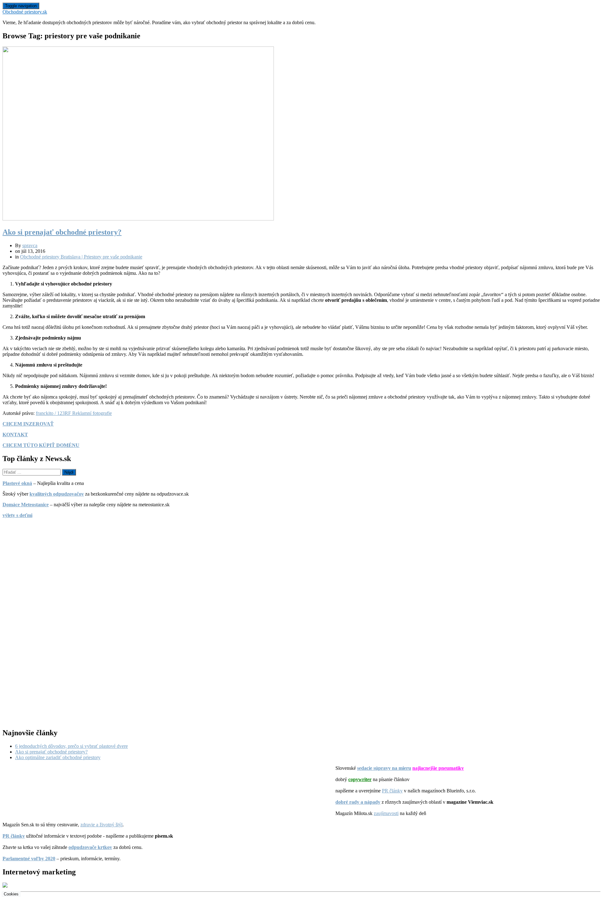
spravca (29, 245)
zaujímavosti (386, 813)
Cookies (11, 894)
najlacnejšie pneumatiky (438, 768)
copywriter (360, 779)
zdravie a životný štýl (101, 824)
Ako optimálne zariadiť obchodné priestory (57, 757)
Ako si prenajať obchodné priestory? (62, 232)
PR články (392, 790)
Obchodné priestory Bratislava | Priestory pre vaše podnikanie (81, 256)
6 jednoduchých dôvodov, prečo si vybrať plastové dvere (71, 746)
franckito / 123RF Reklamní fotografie (74, 413)
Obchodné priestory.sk (25, 11)
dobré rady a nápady (357, 802)
